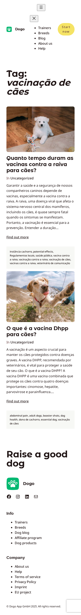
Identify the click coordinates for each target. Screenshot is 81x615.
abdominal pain (19, 415)
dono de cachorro (29, 419)
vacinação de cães (59, 259)
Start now (66, 29)
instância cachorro (21, 251)
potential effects (43, 251)
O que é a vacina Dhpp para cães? (37, 331)
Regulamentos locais (22, 255)
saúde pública (44, 255)
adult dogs (35, 415)
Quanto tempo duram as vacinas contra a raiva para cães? (39, 164)
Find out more (17, 237)
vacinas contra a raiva (23, 263)
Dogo (20, 29)
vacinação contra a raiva (33, 259)
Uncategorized (22, 178)
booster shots (51, 415)
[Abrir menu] (41, 7)
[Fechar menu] (34, 18)
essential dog (49, 419)
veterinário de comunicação (53, 263)
